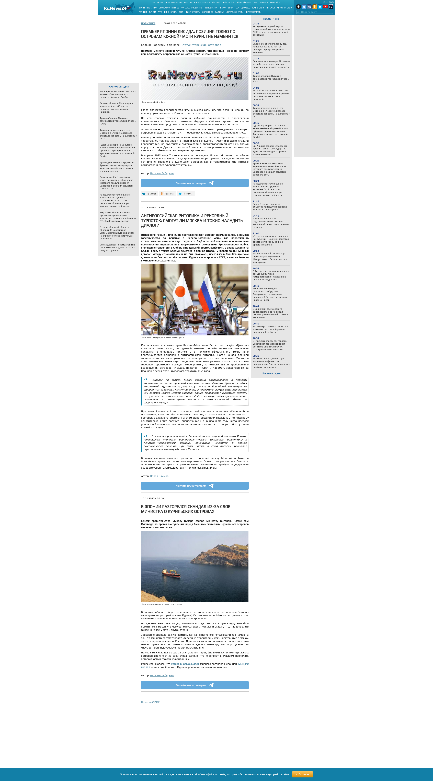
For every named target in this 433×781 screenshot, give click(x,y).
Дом (181, 12)
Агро (160, 12)
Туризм (152, 12)
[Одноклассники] (167, 192)
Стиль (174, 12)
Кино (166, 12)
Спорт (231, 8)
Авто (279, 8)
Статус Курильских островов (201, 44)
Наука (223, 8)
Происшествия (211, 8)
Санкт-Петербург (201, 2)
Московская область (181, 2)
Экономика (164, 8)
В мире (142, 8)
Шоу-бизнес (207, 12)
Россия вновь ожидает (185, 663)
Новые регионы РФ (269, 2)
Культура (288, 8)
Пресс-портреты (253, 12)
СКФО (238, 2)
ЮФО (231, 2)
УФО (244, 2)
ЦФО (219, 2)
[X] (186, 192)
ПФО (225, 2)
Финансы (185, 8)
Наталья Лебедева (162, 173)
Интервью (231, 12)
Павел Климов (159, 476)
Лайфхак (219, 12)
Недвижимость (192, 12)
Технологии (258, 8)
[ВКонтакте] (149, 192)
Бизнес (175, 8)
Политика (152, 8)
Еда (237, 8)
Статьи (241, 12)
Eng (331, 2)
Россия (156, 2)
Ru (324, 2)
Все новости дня (272, 373)
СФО (250, 2)
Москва (165, 2)
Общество (197, 8)
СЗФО (213, 2)
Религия (143, 12)
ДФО (256, 2)
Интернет (270, 8)
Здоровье (245, 8)
